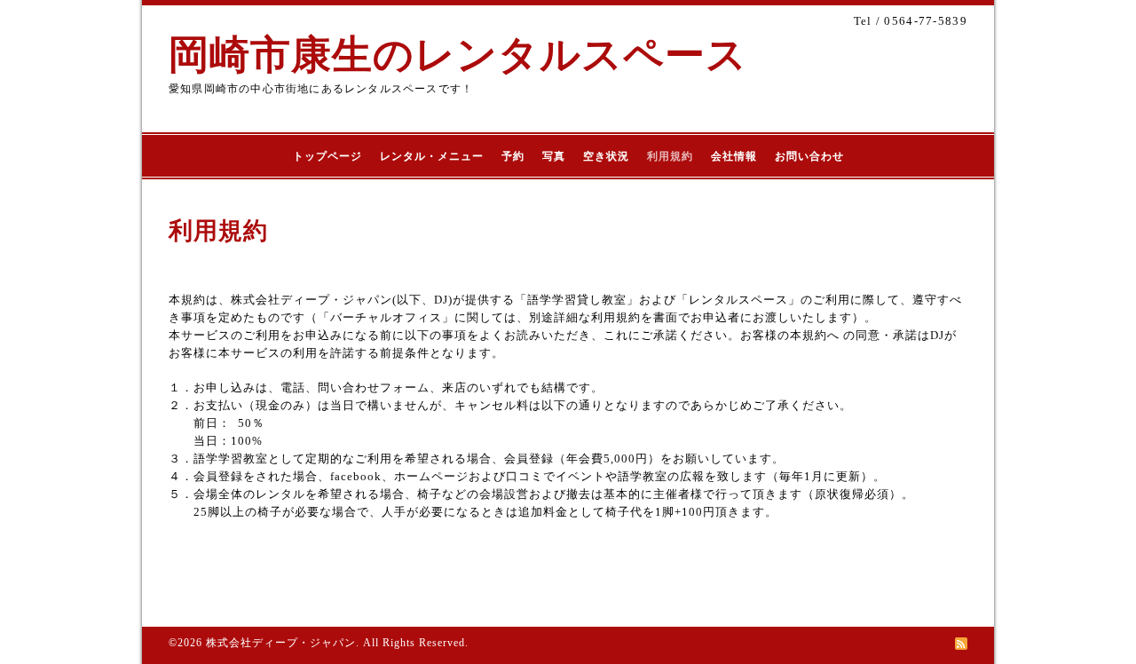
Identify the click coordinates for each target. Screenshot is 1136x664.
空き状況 (606, 156)
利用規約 (670, 156)
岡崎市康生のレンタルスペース (458, 55)
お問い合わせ (809, 156)
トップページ (327, 156)
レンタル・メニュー (432, 156)
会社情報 (734, 156)
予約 (513, 156)
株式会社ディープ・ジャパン (281, 642)
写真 (553, 156)
